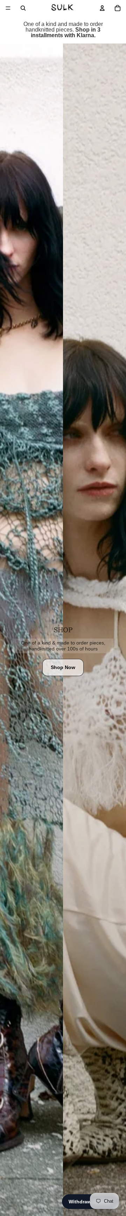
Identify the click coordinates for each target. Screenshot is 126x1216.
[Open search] (23, 8)
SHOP (63, 629)
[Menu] (8, 8)
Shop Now (63, 667)
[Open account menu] (102, 8)
